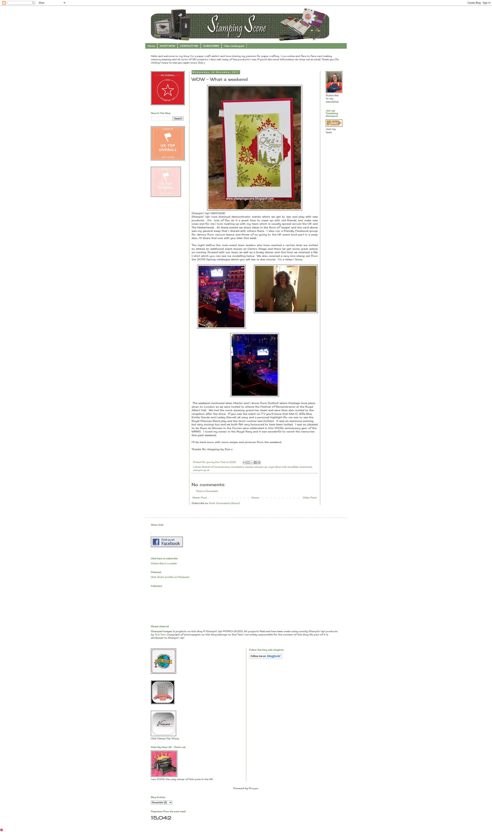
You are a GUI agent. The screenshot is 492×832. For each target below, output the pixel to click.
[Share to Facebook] (255, 462)
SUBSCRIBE (211, 45)
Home (151, 45)
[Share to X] (252, 462)
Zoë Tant (160, 634)
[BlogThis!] (248, 462)
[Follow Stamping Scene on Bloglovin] (265, 658)
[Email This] (244, 462)
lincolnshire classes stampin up (249, 467)
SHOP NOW (167, 45)
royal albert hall (277, 467)
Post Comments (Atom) (224, 503)
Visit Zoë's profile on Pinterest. (170, 577)
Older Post (310, 497)
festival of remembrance (216, 467)
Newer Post (200, 497)
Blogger (253, 788)
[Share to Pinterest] (259, 462)
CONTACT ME (189, 45)
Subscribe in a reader (164, 563)
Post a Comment (207, 491)
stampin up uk (201, 470)
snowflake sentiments (299, 467)
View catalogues (234, 45)
